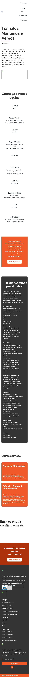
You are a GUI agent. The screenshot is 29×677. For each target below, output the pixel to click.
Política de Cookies (7, 631)
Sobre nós (4, 620)
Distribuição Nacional (7, 608)
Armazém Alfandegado (8, 602)
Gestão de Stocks (6, 605)
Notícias (4, 626)
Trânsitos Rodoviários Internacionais (11, 611)
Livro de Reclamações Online (9, 640)
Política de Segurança (7, 637)
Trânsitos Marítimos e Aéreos (9, 614)
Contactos (4, 623)
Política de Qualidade (7, 634)
